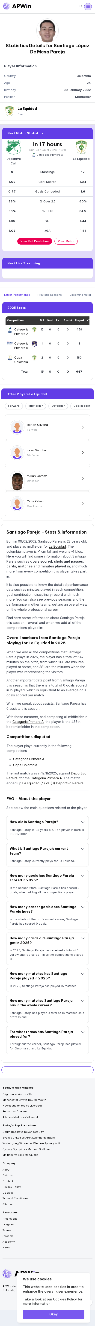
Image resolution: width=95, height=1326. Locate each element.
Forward (14, 405)
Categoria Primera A (49, 154)
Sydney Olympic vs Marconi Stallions (26, 1149)
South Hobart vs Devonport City (23, 1131)
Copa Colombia (25, 765)
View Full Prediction (35, 241)
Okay (53, 1314)
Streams (8, 1236)
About (6, 1169)
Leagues (8, 1224)
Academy (9, 1241)
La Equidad (57, 546)
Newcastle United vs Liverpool (22, 1105)
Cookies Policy (65, 1299)
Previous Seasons (50, 294)
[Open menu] (88, 6)
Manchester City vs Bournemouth (24, 1099)
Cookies (8, 1192)
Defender (58, 405)
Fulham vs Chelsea (15, 1111)
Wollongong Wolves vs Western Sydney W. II (31, 1143)
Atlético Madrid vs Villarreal (20, 1117)
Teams (7, 1230)
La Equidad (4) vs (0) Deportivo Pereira (52, 783)
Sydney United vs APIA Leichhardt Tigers (29, 1137)
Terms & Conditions (15, 1198)
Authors (8, 1175)
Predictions (10, 1218)
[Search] (81, 7)
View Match (66, 241)
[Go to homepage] (17, 7)
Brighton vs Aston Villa (17, 1094)
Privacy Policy (12, 1187)
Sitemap (8, 1204)
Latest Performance (17, 294)
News (6, 1247)
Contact (8, 1181)
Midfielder (36, 405)
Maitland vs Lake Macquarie (20, 1155)
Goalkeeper (82, 405)
